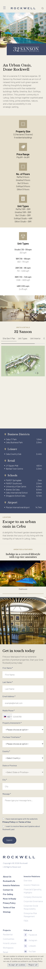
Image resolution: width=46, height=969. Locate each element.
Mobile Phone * (8, 713)
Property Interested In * (12, 723)
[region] (23, 340)
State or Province (9, 765)
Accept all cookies (17, 965)
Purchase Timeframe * (11, 737)
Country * (6, 751)
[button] (23, 574)
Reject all (33, 965)
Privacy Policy (8, 822)
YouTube (32, 951)
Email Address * (8, 696)
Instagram (33, 940)
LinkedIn (32, 946)
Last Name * (7, 682)
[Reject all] (43, 956)
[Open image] (23, 361)
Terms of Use (25, 822)
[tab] (9, 338)
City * (4, 779)
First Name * (7, 668)
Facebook (33, 934)
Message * (6, 794)
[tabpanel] (23, 361)
